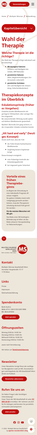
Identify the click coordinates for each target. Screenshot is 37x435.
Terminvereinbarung (20, 349)
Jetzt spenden (10, 317)
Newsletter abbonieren (14, 378)
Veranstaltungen (19, 4)
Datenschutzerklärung (10, 292)
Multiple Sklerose (16, 16)
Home (4, 16)
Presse (4, 286)
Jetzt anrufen (10, 411)
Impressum (6, 289)
